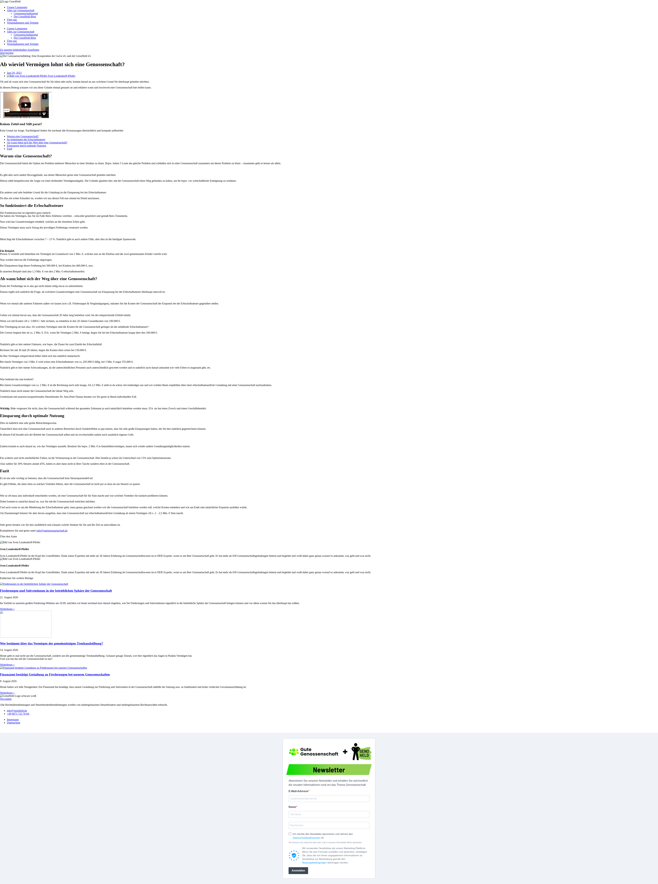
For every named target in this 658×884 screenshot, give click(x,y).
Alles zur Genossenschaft (20, 10)
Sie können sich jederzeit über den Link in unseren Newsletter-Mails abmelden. (325, 842)
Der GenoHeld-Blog (25, 16)
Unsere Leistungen (17, 7)
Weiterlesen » (7, 609)
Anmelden (298, 870)
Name (292, 806)
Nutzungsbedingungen (314, 862)
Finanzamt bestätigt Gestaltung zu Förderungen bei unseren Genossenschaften (55, 674)
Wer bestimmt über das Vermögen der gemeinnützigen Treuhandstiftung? (51, 643)
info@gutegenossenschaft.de (52, 530)
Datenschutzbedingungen (306, 837)
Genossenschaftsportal (26, 13)
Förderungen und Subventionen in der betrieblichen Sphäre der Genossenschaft (56, 590)
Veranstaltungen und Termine (23, 22)
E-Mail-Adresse (298, 791)
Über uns (12, 19)
